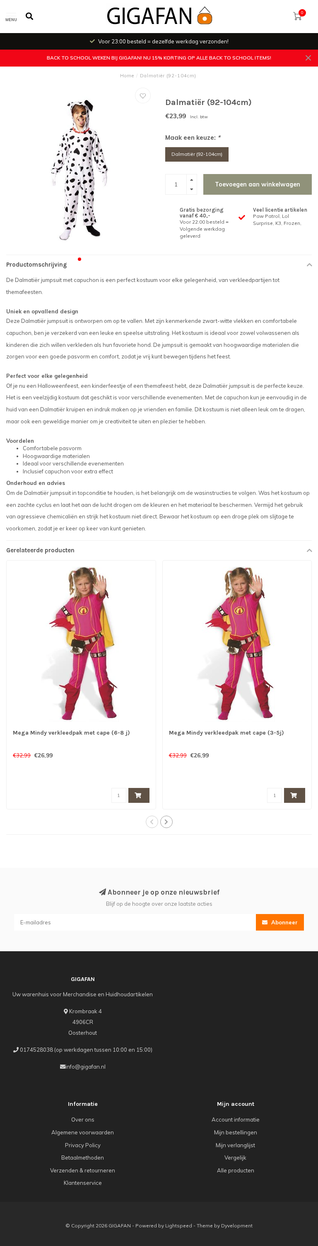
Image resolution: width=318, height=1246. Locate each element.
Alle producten (235, 1170)
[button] (79, 259)
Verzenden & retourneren (82, 1170)
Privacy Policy (83, 1145)
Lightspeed (178, 1225)
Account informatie (236, 1119)
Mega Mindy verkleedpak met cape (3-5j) (226, 732)
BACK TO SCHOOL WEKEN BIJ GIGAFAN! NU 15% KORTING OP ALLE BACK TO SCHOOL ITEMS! (159, 58)
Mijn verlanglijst (235, 1145)
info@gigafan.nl (85, 1066)
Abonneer (284, 922)
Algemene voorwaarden (82, 1132)
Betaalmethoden (82, 1157)
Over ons (82, 1119)
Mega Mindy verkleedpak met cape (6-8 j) (71, 732)
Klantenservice (83, 1182)
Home (127, 76)
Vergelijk (235, 1157)
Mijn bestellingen (235, 1132)
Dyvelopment (237, 1225)
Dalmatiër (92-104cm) (196, 154)
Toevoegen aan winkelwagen (257, 184)
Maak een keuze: (192, 137)
